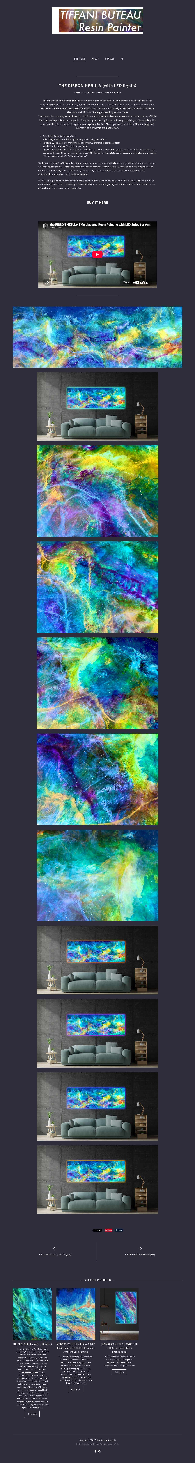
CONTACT (109, 59)
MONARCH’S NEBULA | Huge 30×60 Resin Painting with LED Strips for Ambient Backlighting (76, 1348)
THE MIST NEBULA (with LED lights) (32, 1344)
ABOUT (95, 59)
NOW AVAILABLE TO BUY (109, 92)
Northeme (94, 1444)
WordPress (115, 1444)
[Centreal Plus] (97, 20)
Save (110, 1230)
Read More (32, 1414)
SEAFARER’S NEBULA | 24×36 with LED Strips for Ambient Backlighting (119, 1348)
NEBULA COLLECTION (85, 92)
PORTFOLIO (79, 59)
